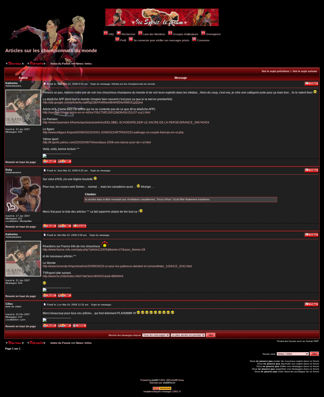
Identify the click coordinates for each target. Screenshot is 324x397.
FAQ (111, 34)
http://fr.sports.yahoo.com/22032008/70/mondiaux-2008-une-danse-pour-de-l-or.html (97, 142)
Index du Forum (60, 63)
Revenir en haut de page (20, 162)
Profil (123, 40)
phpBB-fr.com (169, 382)
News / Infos (84, 63)
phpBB (155, 380)
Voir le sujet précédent (275, 71)
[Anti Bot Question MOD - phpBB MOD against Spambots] (162, 389)
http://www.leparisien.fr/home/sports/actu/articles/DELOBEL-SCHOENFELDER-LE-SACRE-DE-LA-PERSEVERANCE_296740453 (126, 122)
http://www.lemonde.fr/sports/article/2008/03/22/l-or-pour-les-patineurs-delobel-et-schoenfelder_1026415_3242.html (117, 266)
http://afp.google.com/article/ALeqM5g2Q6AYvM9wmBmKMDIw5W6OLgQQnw (93, 102)
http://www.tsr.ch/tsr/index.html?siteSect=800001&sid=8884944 (83, 276)
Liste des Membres (154, 34)
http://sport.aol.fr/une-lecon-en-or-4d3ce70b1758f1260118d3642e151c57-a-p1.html (96, 112)
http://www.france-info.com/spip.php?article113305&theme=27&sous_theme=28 (94, 249)
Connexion (203, 40)
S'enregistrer (213, 34)
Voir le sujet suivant (305, 71)
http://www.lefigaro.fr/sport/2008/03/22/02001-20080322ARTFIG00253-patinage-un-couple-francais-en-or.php (113, 132)
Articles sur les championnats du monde (51, 50)
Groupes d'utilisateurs (185, 34)
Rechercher (128, 34)
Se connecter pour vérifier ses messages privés (161, 40)
